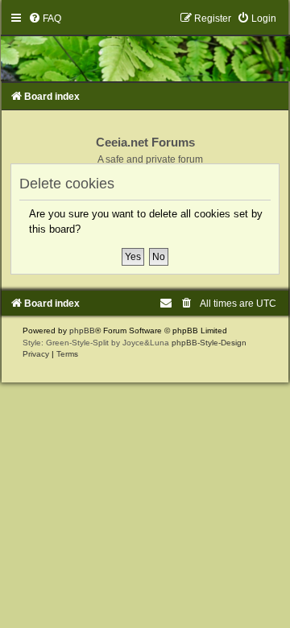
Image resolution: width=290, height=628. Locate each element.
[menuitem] (44, 18)
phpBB (82, 330)
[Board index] (145, 47)
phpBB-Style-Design (209, 342)
